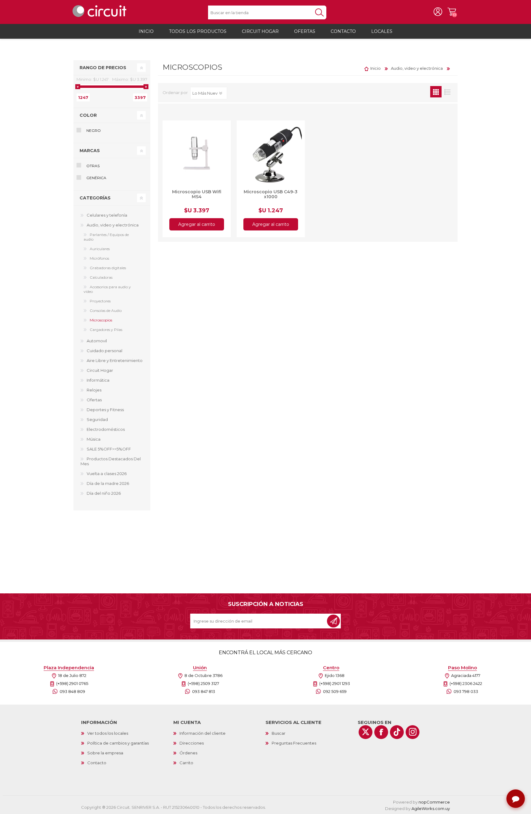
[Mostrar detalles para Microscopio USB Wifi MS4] (197, 155)
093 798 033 (466, 691)
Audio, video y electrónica (113, 224)
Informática (98, 380)
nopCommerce (434, 802)
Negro (93, 130)
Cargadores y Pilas (106, 329)
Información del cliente (202, 733)
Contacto (96, 762)
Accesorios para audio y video (107, 289)
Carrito (451, 12)
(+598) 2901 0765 (72, 683)
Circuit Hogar (100, 370)
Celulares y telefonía (107, 215)
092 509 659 (335, 691)
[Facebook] (381, 732)
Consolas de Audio (106, 310)
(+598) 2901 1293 (334, 683)
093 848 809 (72, 691)
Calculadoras (101, 277)
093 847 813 (203, 691)
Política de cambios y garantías (118, 743)
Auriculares (100, 248)
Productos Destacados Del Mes (111, 461)
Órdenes (188, 752)
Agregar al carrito (196, 224)
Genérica (96, 177)
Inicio (375, 68)
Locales (381, 31)
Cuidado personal (104, 350)
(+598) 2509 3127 (203, 683)
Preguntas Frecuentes (294, 743)
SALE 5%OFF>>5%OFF (109, 448)
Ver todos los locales (107, 733)
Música (93, 439)
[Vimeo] (397, 732)
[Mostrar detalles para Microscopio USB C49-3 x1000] (271, 155)
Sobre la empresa (105, 752)
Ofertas (94, 399)
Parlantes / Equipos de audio (106, 237)
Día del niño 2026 (104, 493)
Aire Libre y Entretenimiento (115, 360)
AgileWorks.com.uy (430, 808)
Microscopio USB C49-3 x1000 (270, 194)
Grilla (436, 91)
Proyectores (100, 301)
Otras (93, 165)
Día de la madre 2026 (108, 483)
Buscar (278, 733)
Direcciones (191, 743)
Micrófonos (99, 258)
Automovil (97, 340)
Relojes (94, 389)
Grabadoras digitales (108, 267)
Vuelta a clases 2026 (107, 473)
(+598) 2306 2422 (466, 683)
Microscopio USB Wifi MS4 (196, 194)
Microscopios (101, 320)
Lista (447, 91)
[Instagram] (412, 732)
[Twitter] (365, 732)
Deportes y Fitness (105, 409)
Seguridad (97, 419)
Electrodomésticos (106, 429)
